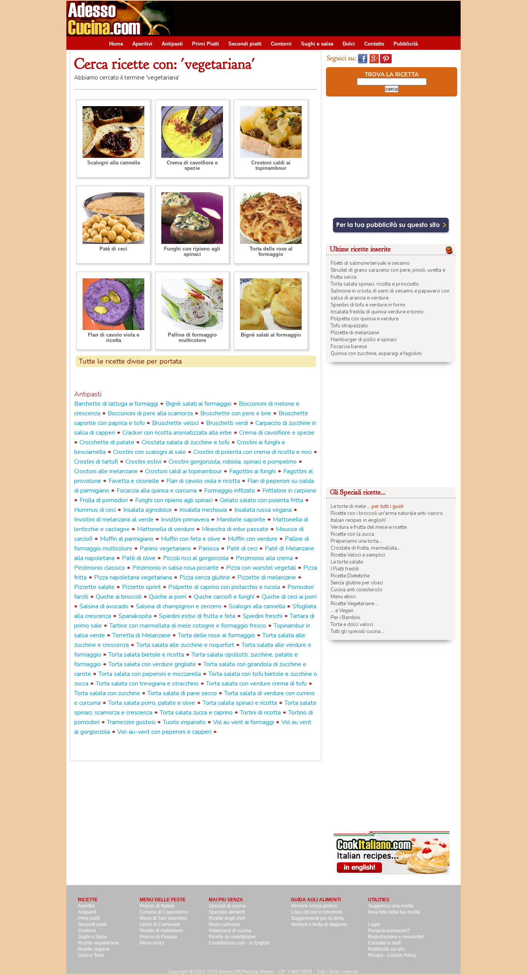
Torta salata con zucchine (107, 693)
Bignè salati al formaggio (271, 335)
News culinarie (224, 924)
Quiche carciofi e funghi (224, 596)
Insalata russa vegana (263, 510)
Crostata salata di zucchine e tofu (186, 442)
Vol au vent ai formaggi (243, 722)
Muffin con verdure (252, 539)
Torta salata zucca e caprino (196, 712)
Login (374, 924)
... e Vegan (342, 610)
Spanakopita (135, 616)
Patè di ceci (113, 249)
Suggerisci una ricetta (391, 906)
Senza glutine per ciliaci (357, 582)
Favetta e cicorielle (133, 481)
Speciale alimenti (227, 912)
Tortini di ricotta (260, 712)
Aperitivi (142, 44)
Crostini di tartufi (96, 461)
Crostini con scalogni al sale (149, 452)
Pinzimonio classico (99, 568)
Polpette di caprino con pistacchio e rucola (224, 587)
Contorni (281, 44)
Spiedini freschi (262, 616)
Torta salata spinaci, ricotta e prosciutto (375, 284)
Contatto (374, 44)
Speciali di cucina (227, 906)
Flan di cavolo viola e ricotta (113, 337)
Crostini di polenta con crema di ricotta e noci (252, 452)
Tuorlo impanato (184, 722)
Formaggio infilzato (229, 490)
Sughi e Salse (92, 936)
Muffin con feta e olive (190, 539)
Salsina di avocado (103, 606)
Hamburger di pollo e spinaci (364, 339)
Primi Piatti (205, 44)
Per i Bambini (345, 617)
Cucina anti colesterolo (356, 589)
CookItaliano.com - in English (239, 943)
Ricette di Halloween (161, 930)
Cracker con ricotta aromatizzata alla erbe (177, 432)
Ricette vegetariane (98, 943)
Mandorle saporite (240, 519)
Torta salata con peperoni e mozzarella (149, 674)
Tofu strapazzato (349, 325)
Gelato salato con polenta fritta (261, 500)
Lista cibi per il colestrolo (317, 912)
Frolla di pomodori (103, 500)
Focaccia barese (349, 346)
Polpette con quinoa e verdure (365, 318)
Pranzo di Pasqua (158, 936)
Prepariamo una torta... (356, 541)
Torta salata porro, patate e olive (151, 703)
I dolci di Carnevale (160, 924)
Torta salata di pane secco (182, 693)
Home (116, 44)
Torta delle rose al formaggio (271, 251)
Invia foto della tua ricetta (394, 912)
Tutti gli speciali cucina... (357, 631)
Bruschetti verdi (227, 423)
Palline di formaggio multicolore (192, 337)
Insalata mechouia (203, 510)
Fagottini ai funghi (252, 471)
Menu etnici (343, 596)
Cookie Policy (401, 955)
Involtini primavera (185, 519)
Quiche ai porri (167, 596)
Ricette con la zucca (352, 534)
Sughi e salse (317, 44)
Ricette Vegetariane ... (355, 603)
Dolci (349, 44)
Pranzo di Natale (157, 906)
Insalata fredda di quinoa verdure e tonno (377, 311)
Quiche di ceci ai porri (289, 596)
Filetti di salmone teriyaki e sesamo (370, 263)
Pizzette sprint (141, 587)
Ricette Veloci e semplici (358, 555)
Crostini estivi (143, 461)
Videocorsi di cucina (230, 930)
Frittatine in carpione (289, 490)
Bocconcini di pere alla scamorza (150, 413)
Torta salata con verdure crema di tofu (256, 683)
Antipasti (172, 44)
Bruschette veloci (175, 423)
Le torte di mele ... (350, 506)
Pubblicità (406, 44)
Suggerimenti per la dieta (317, 918)
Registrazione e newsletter (396, 936)
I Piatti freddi (345, 568)
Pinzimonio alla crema (264, 558)
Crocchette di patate (106, 442)
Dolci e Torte (91, 955)
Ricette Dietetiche (350, 575)
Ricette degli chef (227, 918)
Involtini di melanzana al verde (114, 519)
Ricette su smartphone (232, 936)
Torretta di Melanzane (141, 635)
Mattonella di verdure (165, 529)
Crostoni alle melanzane (106, 471)
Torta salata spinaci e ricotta (240, 703)
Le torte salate (347, 562)
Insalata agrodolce (147, 510)
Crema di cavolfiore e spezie (192, 165)
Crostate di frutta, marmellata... (365, 548)
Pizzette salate (94, 587)
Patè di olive (138, 558)
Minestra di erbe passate (235, 529)
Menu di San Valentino (163, 918)
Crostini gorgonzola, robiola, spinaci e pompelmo (233, 461)
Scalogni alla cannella (113, 163)
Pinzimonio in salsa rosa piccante (175, 568)
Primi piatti (89, 918)
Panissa (208, 548)
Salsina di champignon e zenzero (178, 606)
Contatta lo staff (384, 943)
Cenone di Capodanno (164, 912)
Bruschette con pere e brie (235, 413)
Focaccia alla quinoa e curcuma (157, 490)
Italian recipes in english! (358, 520)
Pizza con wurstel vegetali (261, 568)
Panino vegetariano (165, 548)
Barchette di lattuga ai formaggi (116, 403)
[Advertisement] (320, 18)
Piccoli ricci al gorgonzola (195, 558)
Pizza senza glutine (204, 577)
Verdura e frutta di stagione (319, 924)
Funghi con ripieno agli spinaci (192, 251)
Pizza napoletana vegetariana (133, 577)
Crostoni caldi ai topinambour (271, 165)
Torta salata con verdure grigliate (152, 664)
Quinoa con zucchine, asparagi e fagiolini (376, 353)
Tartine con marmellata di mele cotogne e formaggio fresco (187, 625)
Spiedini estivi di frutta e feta (197, 616)
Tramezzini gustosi (131, 722)
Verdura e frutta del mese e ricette (369, 527)
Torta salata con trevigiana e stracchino (147, 683)
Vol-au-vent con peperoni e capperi (164, 732)
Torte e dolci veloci (352, 624)
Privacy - (377, 955)
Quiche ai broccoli (119, 596)
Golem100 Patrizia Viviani (246, 971)
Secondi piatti (245, 44)
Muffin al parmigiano (127, 539)
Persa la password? (389, 930)
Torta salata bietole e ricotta (146, 654)
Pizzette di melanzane (266, 577)
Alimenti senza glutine (314, 906)
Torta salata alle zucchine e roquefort (185, 645)
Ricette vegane (94, 949)
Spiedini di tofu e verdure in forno (368, 304)
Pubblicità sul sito (386, 949)
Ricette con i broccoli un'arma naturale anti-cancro (387, 513)
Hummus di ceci (95, 510)
